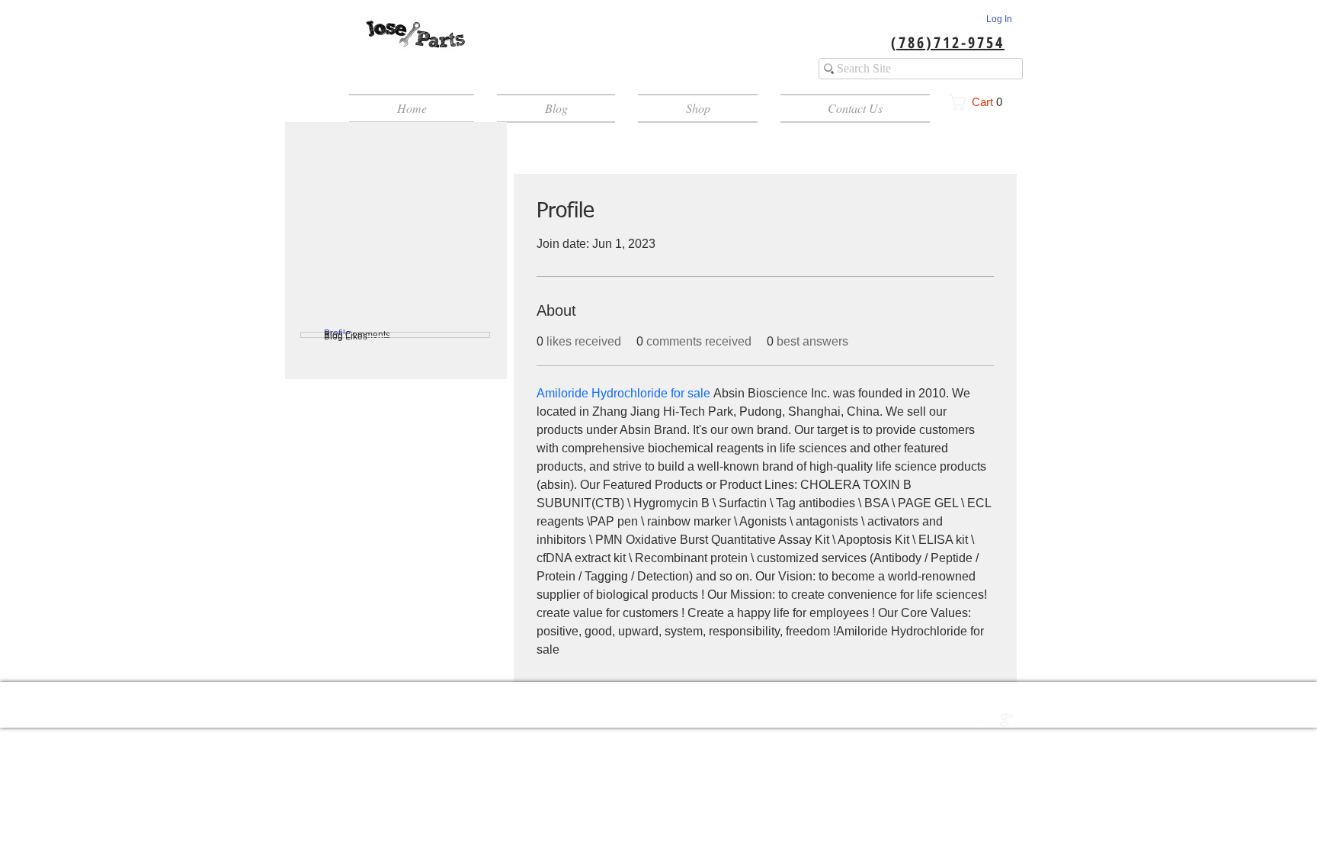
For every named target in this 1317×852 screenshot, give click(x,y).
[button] (980, 102)
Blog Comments (357, 335)
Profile (337, 333)
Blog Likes (345, 336)
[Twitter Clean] (991, 720)
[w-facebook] (975, 720)
